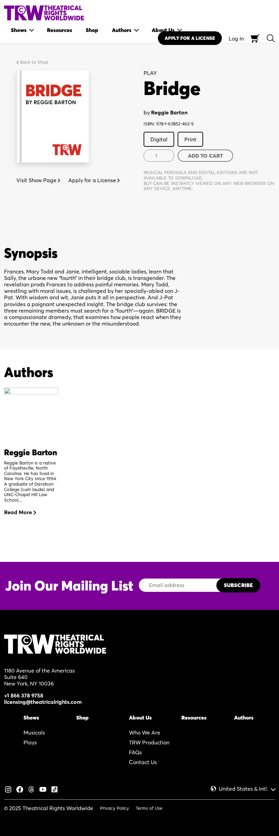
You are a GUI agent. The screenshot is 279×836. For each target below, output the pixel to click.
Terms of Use (149, 808)
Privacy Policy (114, 808)
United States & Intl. (243, 789)
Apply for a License (92, 180)
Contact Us (143, 762)
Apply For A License (190, 38)
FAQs (135, 752)
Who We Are (144, 732)
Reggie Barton (169, 112)
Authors (243, 717)
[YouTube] (43, 788)
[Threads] (31, 788)
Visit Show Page (37, 180)
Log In (236, 38)
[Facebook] (20, 788)
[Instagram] (8, 788)
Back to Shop (33, 62)
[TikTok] (54, 788)
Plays (30, 742)
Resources (194, 717)
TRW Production (149, 742)
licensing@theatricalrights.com (43, 701)
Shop (82, 717)
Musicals (34, 732)
